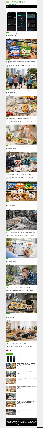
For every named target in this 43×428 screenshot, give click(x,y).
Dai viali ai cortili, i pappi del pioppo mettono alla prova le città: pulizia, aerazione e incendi (20, 232)
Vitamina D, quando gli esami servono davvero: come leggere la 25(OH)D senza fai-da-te (20, 259)
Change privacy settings (39, 427)
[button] (36, 6)
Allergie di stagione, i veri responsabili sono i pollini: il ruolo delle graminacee (18, 287)
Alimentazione (8, 313)
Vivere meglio (8, 230)
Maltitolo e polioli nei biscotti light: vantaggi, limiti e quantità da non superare (18, 118)
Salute (7, 145)
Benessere (8, 172)
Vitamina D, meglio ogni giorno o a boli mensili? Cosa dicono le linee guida (18, 146)
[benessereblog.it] (16, 2)
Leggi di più (8, 38)
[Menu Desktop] (7, 6)
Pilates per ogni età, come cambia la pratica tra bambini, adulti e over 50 (17, 343)
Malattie (8, 285)
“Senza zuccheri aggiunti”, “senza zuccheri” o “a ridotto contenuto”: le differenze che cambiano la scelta (25, 402)
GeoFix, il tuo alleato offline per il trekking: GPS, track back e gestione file (17, 33)
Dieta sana (8, 116)
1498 (15, 350)
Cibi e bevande (8, 59)
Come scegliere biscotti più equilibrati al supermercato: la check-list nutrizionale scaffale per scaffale (26, 364)
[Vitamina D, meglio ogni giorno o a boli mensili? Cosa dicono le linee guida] (11, 389)
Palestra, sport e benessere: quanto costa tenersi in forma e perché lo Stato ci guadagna (20, 174)
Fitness (7, 341)
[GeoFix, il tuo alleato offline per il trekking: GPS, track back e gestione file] (11, 358)
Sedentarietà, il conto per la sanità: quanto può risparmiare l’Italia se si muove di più (19, 90)
